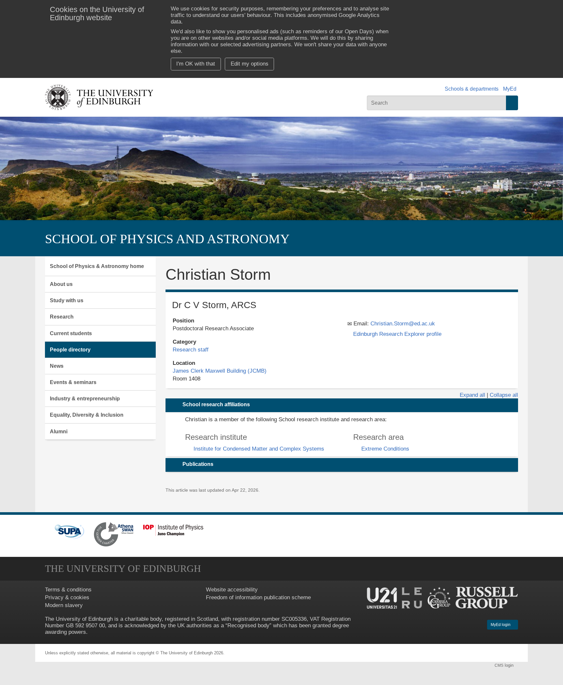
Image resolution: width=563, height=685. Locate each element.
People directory (70, 349)
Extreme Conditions (385, 449)
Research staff (191, 350)
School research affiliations (216, 404)
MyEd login (501, 624)
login (505, 665)
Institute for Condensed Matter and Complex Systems (259, 449)
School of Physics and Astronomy (167, 238)
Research (62, 317)
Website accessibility (232, 590)
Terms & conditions (68, 590)
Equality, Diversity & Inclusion (86, 415)
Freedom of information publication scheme (258, 597)
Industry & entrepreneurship (85, 398)
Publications (197, 464)
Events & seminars (73, 382)
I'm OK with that (195, 64)
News (57, 366)
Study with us (66, 300)
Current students (71, 333)
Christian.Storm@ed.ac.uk (402, 323)
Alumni (58, 431)
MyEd (509, 89)
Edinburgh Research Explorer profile (397, 334)
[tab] (342, 405)
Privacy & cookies (67, 597)
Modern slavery (64, 605)
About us (61, 284)
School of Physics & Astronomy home (97, 266)
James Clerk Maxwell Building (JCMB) (220, 371)
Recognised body (248, 625)
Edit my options (249, 64)
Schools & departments (471, 89)
